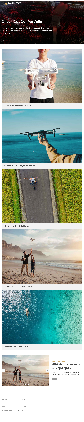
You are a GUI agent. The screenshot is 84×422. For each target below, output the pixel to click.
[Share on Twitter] (55, 379)
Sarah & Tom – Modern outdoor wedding (20, 286)
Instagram (24, 403)
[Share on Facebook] (53, 379)
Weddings (61, 361)
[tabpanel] (25, 370)
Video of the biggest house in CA (17, 105)
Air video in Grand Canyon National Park (20, 166)
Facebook (24, 399)
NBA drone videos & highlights (16, 226)
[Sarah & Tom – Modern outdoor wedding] (42, 283)
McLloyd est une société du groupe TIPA (10, 410)
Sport (53, 361)
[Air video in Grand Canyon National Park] (42, 162)
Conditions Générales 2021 (7, 403)
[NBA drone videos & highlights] (42, 223)
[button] (3, 370)
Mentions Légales (5, 399)
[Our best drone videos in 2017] (42, 343)
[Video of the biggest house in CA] (42, 102)
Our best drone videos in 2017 (16, 346)
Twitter (23, 410)
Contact (3, 406)
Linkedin (24, 406)
